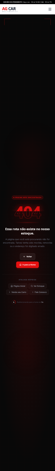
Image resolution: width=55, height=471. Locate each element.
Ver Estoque (39, 286)
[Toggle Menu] (50, 9)
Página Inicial (19, 286)
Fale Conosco (41, 292)
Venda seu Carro (18, 292)
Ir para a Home (29, 265)
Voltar (29, 256)
